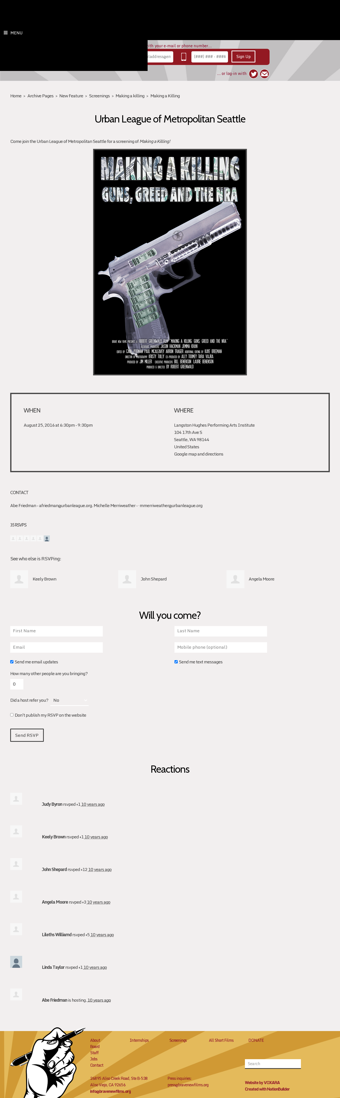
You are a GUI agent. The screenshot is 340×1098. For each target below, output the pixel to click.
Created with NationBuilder (267, 1089)
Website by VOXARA (262, 1082)
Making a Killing (165, 95)
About (95, 1040)
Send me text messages (201, 662)
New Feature (71, 95)
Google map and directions (198, 454)
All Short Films (221, 1040)
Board (95, 1046)
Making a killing (129, 95)
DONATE (256, 1040)
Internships (139, 1040)
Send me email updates (36, 662)
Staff (94, 1052)
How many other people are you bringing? (49, 673)
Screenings (99, 95)
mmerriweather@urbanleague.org (171, 505)
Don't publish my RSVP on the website (50, 715)
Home (15, 95)
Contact (96, 1065)
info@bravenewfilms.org (110, 1091)
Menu (16, 33)
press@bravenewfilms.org (188, 1085)
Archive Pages (40, 95)
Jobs (93, 1059)
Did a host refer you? (29, 700)
